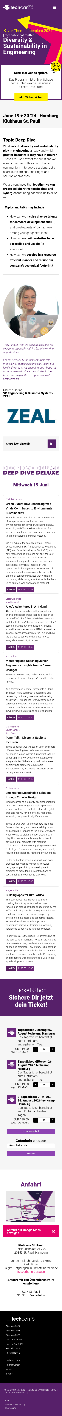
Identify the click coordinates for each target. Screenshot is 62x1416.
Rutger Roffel (12, 890)
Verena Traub (12, 656)
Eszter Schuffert (13, 599)
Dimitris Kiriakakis (14, 499)
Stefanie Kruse (12, 788)
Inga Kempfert (12, 602)
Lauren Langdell (13, 730)
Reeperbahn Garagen (31, 1271)
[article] (31, 1093)
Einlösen (31, 1153)
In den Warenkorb (30, 1131)
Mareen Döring (12, 726)
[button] (54, 7)
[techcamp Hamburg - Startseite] (18, 7)
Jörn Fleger (11, 733)
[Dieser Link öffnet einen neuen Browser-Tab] (52, 443)
